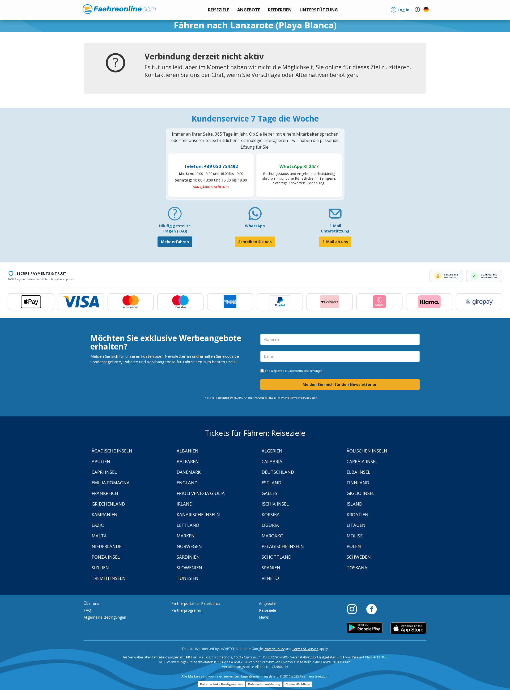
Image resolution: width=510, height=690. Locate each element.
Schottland (276, 557)
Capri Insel (104, 472)
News (264, 617)
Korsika (271, 514)
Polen (354, 546)
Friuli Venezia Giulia (201, 493)
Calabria (272, 461)
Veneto (270, 578)
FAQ (87, 610)
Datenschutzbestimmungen (304, 371)
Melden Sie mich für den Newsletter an (340, 384)
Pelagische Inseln (283, 546)
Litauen (356, 525)
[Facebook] (371, 609)
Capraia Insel (362, 461)
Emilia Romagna (111, 483)
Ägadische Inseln (112, 451)
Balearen (188, 461)
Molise (355, 536)
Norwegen (189, 546)
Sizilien (100, 567)
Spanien (271, 567)
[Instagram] (355, 609)
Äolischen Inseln (367, 451)
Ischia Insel (275, 504)
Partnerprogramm (186, 610)
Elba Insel (358, 472)
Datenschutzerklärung (264, 684)
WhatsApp (255, 225)
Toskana (357, 567)
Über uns (91, 603)
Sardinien (188, 557)
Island (354, 504)
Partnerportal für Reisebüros (195, 603)
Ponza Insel (106, 557)
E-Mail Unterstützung (335, 228)
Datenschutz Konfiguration (221, 684)
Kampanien (104, 514)
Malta (99, 536)
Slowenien (189, 567)
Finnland (358, 483)
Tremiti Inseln (109, 578)
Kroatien (357, 514)
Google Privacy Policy (271, 397)
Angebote (267, 603)
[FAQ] (175, 216)
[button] (319, 10)
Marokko (272, 536)
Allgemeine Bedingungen (105, 617)
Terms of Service (299, 397)
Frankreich (105, 493)
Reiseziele (267, 610)
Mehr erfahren (175, 241)
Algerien (272, 451)
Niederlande (106, 546)
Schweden (359, 557)
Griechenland (108, 504)
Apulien (101, 461)
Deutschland (278, 472)
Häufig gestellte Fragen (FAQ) (175, 228)
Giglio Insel (361, 493)
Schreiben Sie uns (255, 241)
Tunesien (187, 578)
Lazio (98, 525)
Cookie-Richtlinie (298, 684)
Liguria (270, 525)
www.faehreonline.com (119, 9)
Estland (271, 483)
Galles (269, 493)
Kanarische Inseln (198, 514)
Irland (185, 504)
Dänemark (189, 472)
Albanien (187, 451)
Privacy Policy (274, 649)
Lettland (188, 525)
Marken (186, 536)
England (187, 483)
